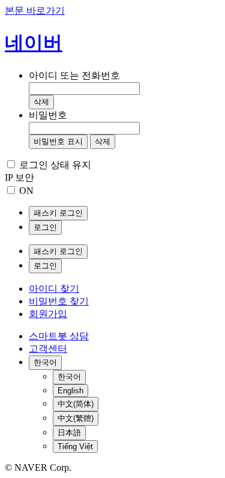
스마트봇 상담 (59, 336)
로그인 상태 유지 (55, 165)
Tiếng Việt (75, 446)
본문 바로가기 (35, 10)
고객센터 (48, 348)
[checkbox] (11, 164)
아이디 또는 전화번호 (74, 75)
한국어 (69, 376)
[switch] (11, 190)
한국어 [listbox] (45, 362)
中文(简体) (76, 403)
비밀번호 (48, 115)
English (70, 390)
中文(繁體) (76, 418)
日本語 (69, 432)
